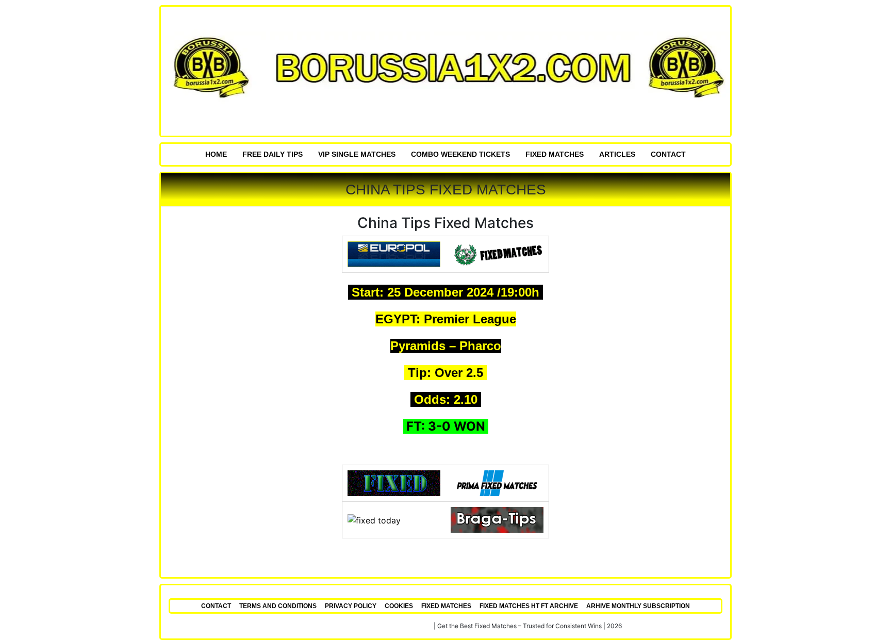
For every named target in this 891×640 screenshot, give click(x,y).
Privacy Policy (350, 606)
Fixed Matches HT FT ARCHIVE (529, 606)
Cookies (399, 606)
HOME (216, 154)
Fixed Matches (554, 154)
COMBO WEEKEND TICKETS (460, 154)
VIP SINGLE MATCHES (356, 154)
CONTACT (668, 154)
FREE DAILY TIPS (272, 154)
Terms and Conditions (278, 606)
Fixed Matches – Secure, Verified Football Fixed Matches (351, 626)
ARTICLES (617, 154)
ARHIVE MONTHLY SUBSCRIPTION (638, 606)
